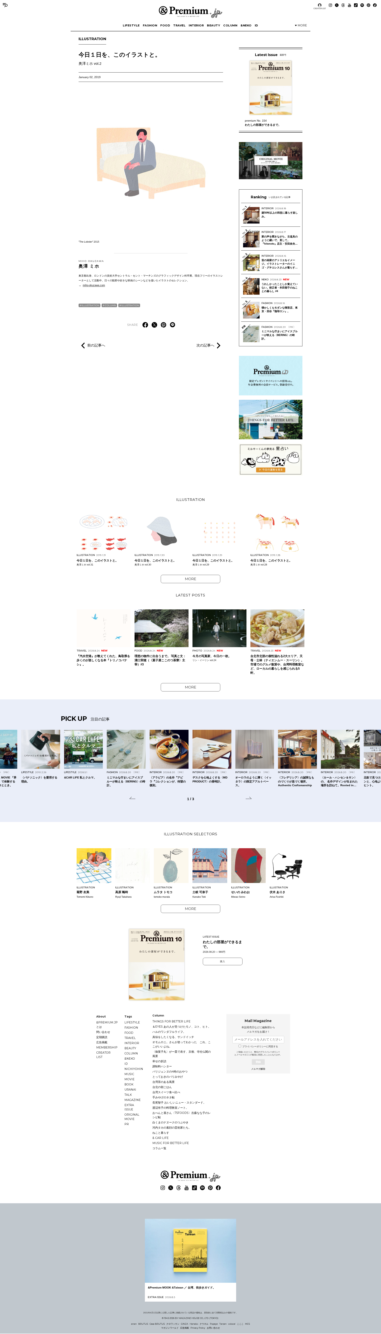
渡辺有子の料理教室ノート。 (170, 1107)
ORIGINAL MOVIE (131, 1117)
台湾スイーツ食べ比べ (166, 1092)
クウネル (204, 1323)
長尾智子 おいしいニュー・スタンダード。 (179, 1102)
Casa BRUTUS (157, 1323)
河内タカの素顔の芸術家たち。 (171, 1127)
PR (126, 1124)
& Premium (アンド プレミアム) (190, 12)
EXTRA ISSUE (129, 1107)
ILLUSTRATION (92, 39)
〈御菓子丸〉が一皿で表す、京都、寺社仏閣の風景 (181, 1054)
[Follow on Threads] (343, 5)
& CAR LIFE (160, 1138)
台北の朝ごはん (162, 1087)
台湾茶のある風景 (163, 1082)
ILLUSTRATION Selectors (190, 834)
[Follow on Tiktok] (356, 5)
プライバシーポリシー (270, 1052)
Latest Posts (190, 595)
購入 (222, 961)
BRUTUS (143, 1323)
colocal (231, 1323)
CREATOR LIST (320, 8)
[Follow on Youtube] (349, 5)
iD (256, 25)
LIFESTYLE (131, 25)
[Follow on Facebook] (375, 5)
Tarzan (223, 1323)
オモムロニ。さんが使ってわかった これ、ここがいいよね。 (181, 1044)
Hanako (194, 1323)
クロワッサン (172, 1323)
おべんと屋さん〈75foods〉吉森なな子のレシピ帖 (181, 1115)
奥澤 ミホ (91, 264)
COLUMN (230, 25)
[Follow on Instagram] (330, 5)
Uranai (130, 1089)
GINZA (184, 1323)
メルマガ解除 (258, 1069)
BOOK (128, 1084)
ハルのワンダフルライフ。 (169, 1032)
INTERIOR (196, 25)
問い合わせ (103, 1032)
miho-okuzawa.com (94, 285)
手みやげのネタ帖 (163, 1097)
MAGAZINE (132, 1100)
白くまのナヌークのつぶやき (170, 1122)
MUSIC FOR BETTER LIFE (170, 1143)
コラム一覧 (159, 1148)
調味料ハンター (162, 1066)
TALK (128, 1095)
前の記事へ (96, 345)
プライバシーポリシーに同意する (260, 1046)
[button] (132, 798)
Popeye (214, 1323)
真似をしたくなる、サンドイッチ (173, 1037)
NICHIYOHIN (133, 1069)
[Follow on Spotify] (362, 5)
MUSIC (129, 1074)
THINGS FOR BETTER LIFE (171, 1021)
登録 (258, 1061)
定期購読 (101, 1037)
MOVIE (129, 1079)
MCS (247, 1323)
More (190, 579)
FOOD (165, 25)
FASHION (150, 25)
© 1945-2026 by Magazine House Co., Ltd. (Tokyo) (190, 1318)
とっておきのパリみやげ (167, 1076)
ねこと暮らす (160, 1133)
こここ (240, 1323)
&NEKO (246, 25)
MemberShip (106, 1047)
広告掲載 (101, 1042)
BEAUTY (213, 25)
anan (134, 1323)
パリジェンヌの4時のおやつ (170, 1071)
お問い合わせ (213, 1327)
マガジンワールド (170, 1327)
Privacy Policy (197, 1327)
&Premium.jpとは (107, 1025)
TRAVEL (179, 25)
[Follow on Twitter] (337, 5)
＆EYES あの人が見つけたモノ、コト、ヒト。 (181, 1026)
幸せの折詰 (159, 1061)
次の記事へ (205, 345)
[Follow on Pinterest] (368, 5)
